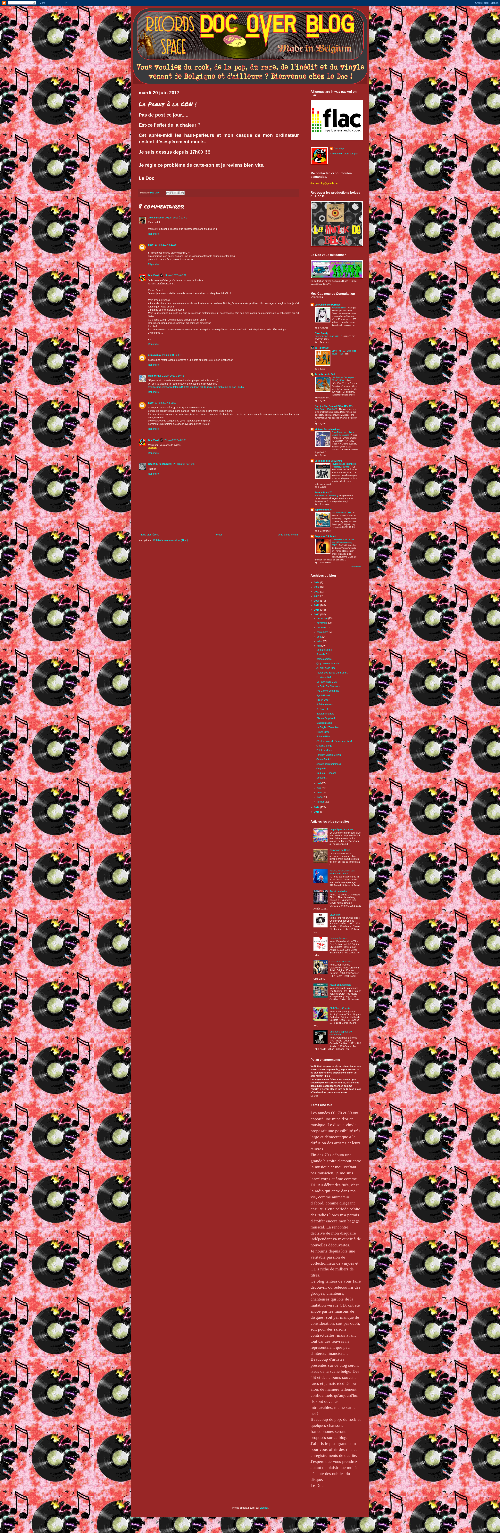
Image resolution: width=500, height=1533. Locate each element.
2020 (317, 600)
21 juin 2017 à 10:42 (173, 375)
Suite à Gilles (323, 736)
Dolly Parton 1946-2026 (326, 409)
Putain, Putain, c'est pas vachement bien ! (342, 872)
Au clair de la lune (326, 668)
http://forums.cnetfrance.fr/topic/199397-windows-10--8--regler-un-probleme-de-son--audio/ (196, 387)
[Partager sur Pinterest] (183, 193)
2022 (317, 591)
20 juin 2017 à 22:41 (176, 217)
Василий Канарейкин (160, 464)
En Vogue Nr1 (323, 677)
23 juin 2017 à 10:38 (184, 464)
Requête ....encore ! (326, 773)
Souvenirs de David (339, 850)
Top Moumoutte (323, 509)
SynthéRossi (323, 695)
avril (319, 788)
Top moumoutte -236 (342, 512)
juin (319, 645)
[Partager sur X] (175, 193)
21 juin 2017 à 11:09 (165, 403)
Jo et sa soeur (156, 217)
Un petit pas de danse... (341, 829)
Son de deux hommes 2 (329, 764)
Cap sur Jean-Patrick (340, 961)
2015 (317, 812)
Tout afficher (356, 567)
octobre (321, 627)
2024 (317, 582)
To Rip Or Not (322, 348)
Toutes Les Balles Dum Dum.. (332, 672)
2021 (317, 596)
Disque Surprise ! (325, 718)
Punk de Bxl (322, 654)
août (319, 636)
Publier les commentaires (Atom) (170, 540)
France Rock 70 (323, 492)
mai (319, 783)
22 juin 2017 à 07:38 (175, 440)
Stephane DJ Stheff (325, 536)
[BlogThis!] (171, 193)
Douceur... (321, 777)
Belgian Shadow (325, 713)
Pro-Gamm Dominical (327, 690)
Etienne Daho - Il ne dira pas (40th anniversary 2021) (343, 542)
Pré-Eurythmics (324, 704)
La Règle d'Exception (327, 727)
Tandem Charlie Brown (328, 755)
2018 (317, 609)
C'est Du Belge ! (324, 745)
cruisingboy (154, 355)
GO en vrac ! (322, 700)
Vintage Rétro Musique (327, 429)
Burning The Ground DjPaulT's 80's (334, 406)
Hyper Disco (322, 732)
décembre (322, 618)
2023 (317, 587)
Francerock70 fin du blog (327, 495)
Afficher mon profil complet (344, 153)
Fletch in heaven (338, 938)
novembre (322, 623)
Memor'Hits (154, 375)
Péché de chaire (338, 891)
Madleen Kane (324, 723)
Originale (321, 768)
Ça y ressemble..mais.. (328, 663)
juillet (320, 641)
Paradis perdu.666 (325, 374)
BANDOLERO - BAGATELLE (329, 336)
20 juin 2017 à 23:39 (166, 244)
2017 (317, 614)
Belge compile (324, 659)
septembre (323, 632)
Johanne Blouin (339, 307)
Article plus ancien (288, 534)
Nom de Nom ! (324, 649)
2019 (317, 605)
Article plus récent (149, 534)
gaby (151, 244)
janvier (321, 801)
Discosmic (334, 914)
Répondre (153, 233)
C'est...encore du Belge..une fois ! (334, 741)
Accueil (218, 534)
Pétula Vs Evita (324, 750)
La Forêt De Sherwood (328, 686)
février (320, 797)
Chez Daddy (321, 333)
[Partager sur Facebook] (179, 193)
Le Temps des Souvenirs (328, 461)
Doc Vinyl (153, 275)
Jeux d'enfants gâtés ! (340, 984)
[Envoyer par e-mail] (168, 193)
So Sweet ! (322, 709)
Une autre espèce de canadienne (340, 1033)
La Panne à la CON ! (327, 682)
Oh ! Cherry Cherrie (339, 1008)
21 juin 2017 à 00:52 (175, 275)
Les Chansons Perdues (328, 304)
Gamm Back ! (323, 759)
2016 (317, 807)
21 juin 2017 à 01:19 (173, 355)
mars (320, 792)
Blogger (264, 1507)
